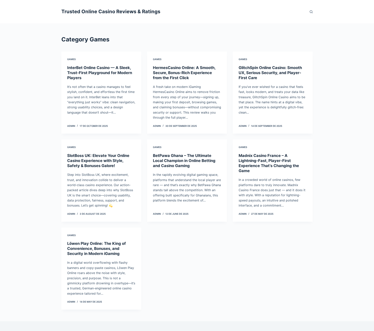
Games (71, 59)
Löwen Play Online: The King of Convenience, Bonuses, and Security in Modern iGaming (96, 248)
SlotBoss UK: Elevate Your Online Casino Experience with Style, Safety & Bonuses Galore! (98, 160)
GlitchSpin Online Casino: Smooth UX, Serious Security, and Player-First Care (270, 72)
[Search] (311, 11)
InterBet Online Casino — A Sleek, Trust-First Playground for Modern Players (99, 72)
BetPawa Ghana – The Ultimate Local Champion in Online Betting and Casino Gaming (184, 160)
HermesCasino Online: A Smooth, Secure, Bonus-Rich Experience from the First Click (184, 72)
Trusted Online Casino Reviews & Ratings (110, 11)
